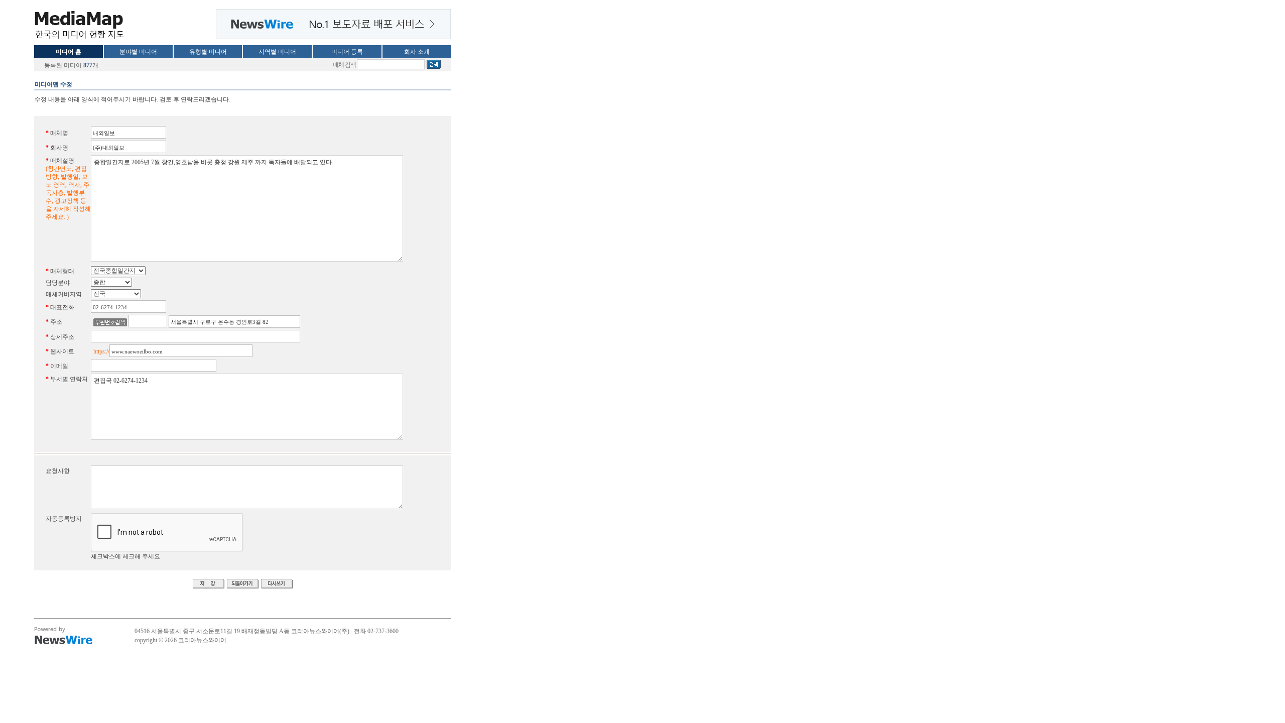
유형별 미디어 (208, 51)
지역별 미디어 (277, 51)
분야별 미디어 (138, 51)
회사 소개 (417, 51)
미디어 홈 (68, 51)
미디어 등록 (347, 51)
